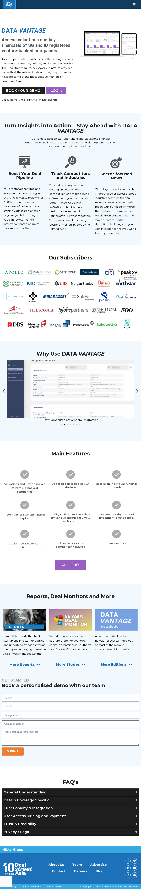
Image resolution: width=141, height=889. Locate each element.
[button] (4, 391)
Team (77, 865)
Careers (80, 871)
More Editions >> (116, 664)
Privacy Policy (9, 887)
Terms (31, 887)
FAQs (34, 99)
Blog (100, 871)
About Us (56, 865)
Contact (59, 871)
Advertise (98, 865)
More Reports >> (24, 665)
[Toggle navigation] (134, 4)
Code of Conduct (54, 887)
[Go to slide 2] (64, 424)
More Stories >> (70, 664)
